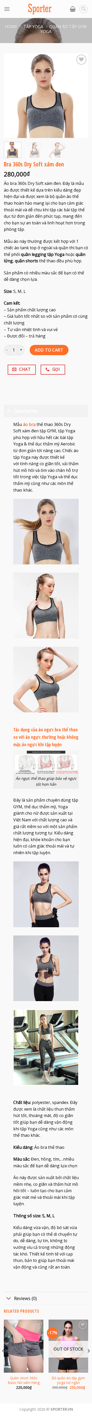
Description (26, 411)
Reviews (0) (25, 1298)
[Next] (88, 1361)
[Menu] (7, 9)
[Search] (83, 9)
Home (11, 26)
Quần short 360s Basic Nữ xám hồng (24, 1380)
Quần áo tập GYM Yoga (64, 29)
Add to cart (49, 350)
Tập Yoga (33, 26)
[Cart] (73, 9)
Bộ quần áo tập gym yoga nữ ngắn (68, 1380)
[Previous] (3, 1361)
